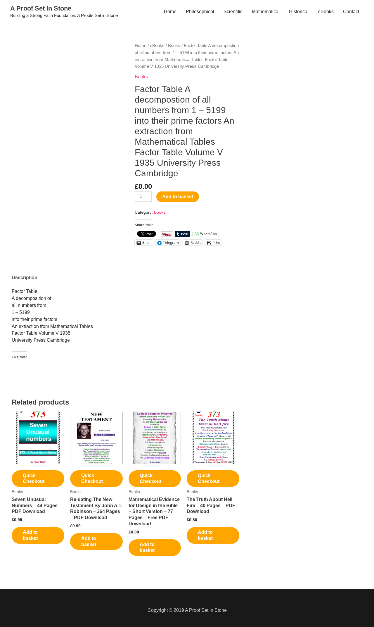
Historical (299, 11)
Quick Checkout (33, 478)
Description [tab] (24, 277)
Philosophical (200, 11)
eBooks (326, 11)
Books (174, 45)
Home (170, 11)
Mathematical (266, 11)
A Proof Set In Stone (40, 8)
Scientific (233, 11)
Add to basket (177, 196)
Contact (351, 11)
